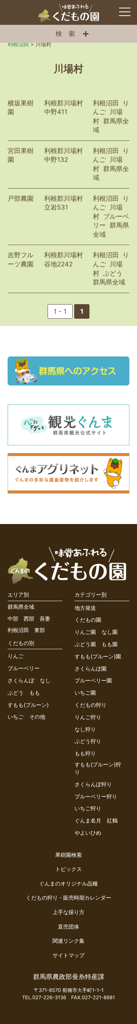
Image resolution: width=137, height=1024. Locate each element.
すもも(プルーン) (28, 704)
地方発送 (85, 608)
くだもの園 (88, 619)
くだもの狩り (91, 704)
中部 (13, 618)
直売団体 (68, 926)
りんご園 (85, 632)
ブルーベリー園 (93, 680)
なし (45, 680)
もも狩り (85, 753)
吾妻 (45, 618)
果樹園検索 (68, 854)
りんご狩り (88, 717)
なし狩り (85, 729)
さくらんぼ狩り (93, 784)
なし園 (110, 632)
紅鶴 (112, 820)
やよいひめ (88, 832)
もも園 (110, 644)
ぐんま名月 (88, 820)
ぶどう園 (85, 644)
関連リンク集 (68, 940)
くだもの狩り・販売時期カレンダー (68, 897)
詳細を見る (68, 116)
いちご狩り (88, 808)
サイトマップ (68, 955)
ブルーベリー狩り (96, 796)
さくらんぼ (21, 680)
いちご (16, 716)
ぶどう (16, 692)
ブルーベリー (24, 668)
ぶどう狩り (88, 741)
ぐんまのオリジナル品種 (68, 883)
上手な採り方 (68, 912)
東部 (39, 630)
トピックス (68, 869)
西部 (29, 618)
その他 (37, 716)
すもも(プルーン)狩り (98, 768)
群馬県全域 (21, 606)
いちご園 (85, 692)
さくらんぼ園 (91, 668)
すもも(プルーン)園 (98, 656)
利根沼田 (18, 630)
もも (34, 692)
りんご (16, 656)
